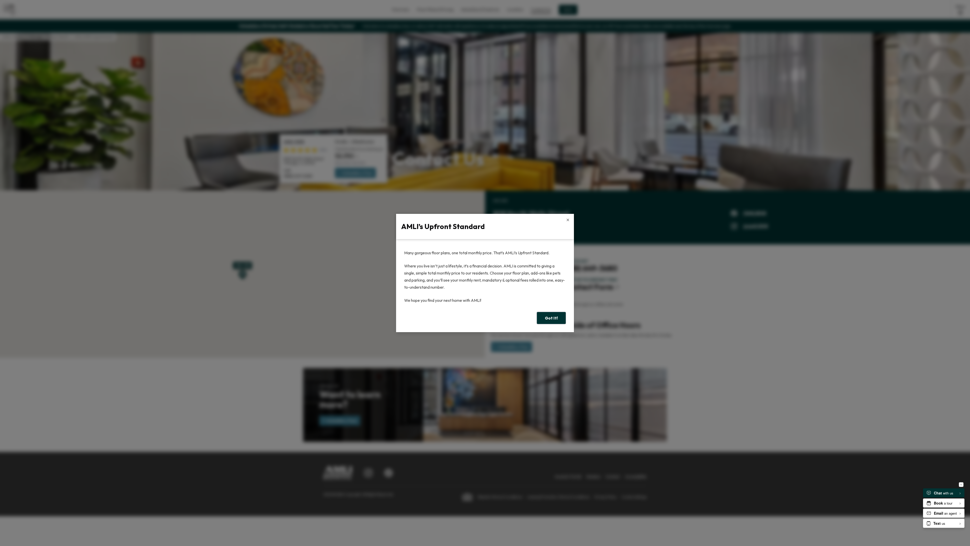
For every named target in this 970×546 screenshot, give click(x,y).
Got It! (551, 318)
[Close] (568, 220)
